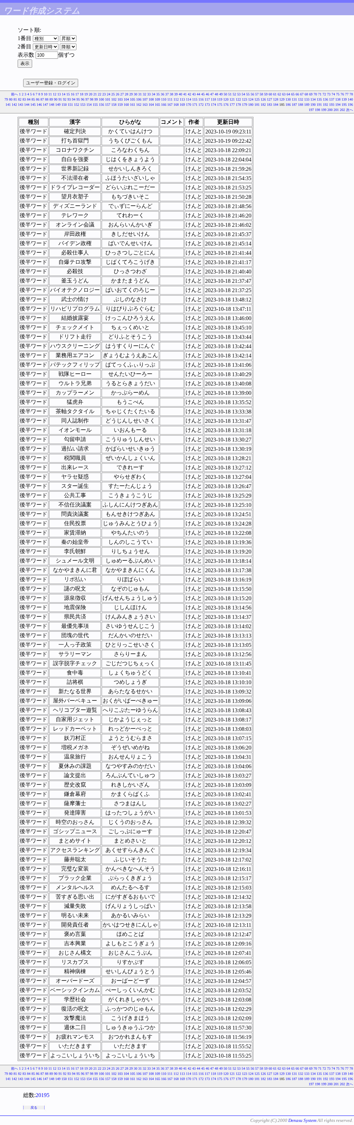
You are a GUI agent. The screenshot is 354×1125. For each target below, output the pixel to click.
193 (331, 104)
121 (232, 99)
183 (269, 104)
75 (337, 94)
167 (170, 104)
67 (302, 94)
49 (221, 94)
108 (151, 99)
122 (238, 99)
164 (151, 104)
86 (37, 99)
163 (145, 104)
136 (325, 99)
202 (342, 110)
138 (338, 99)
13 (59, 94)
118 (213, 99)
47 (212, 94)
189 (306, 104)
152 (76, 104)
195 (344, 104)
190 (313, 104)
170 (188, 104)
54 (243, 94)
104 (126, 99)
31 (140, 94)
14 (63, 94)
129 (282, 99)
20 (90, 94)
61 (275, 94)
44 (198, 94)
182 (263, 104)
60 (270, 94)
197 (311, 110)
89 (51, 99)
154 (89, 104)
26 (117, 94)
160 (126, 104)
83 (24, 99)
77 (346, 94)
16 (72, 94)
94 (73, 99)
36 (162, 94)
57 (257, 94)
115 (194, 99)
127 (269, 99)
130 (288, 99)
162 (138, 104)
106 (138, 99)
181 (257, 104)
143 (20, 104)
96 (82, 99)
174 (213, 104)
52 (234, 94)
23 (104, 94)
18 (81, 94)
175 (219, 104)
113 (182, 99)
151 (70, 104)
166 (163, 104)
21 (95, 94)
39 (176, 94)
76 (342, 94)
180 (250, 104)
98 (91, 99)
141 (8, 104)
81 (15, 99)
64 (288, 94)
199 (323, 110)
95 (78, 99)
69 (311, 94)
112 (176, 99)
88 (46, 99)
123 (244, 99)
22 (99, 94)
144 (26, 104)
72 (324, 94)
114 (188, 99)
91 (60, 99)
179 (244, 104)
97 (87, 99)
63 (284, 94)
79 (6, 99)
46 (207, 94)
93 (69, 99)
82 (19, 99)
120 (226, 99)
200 (330, 110)
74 (333, 94)
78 (351, 94)
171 (194, 104)
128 (275, 99)
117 (207, 99)
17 (77, 94)
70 (315, 94)
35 (158, 94)
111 (170, 99)
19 (86, 94)
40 (180, 94)
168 (176, 104)
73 (328, 94)
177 (232, 104)
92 (64, 99)
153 (82, 104)
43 (194, 94)
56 (252, 94)
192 (325, 104)
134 (313, 99)
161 (132, 104)
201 (336, 110)
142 (14, 104)
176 (226, 104)
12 (54, 94)
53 (239, 94)
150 (64, 104)
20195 (42, 1095)
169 (182, 104)
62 (279, 94)
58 (261, 94)
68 (306, 94)
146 (39, 104)
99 (96, 99)
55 (248, 94)
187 (294, 104)
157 (107, 104)
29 (131, 94)
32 (144, 94)
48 (216, 94)
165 (157, 104)
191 (319, 104)
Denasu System (302, 1120)
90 (55, 99)
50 (225, 94)
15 (68, 94)
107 (145, 99)
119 (219, 99)
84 (28, 99)
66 (297, 94)
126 (263, 99)
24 (108, 94)
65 (293, 94)
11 (50, 94)
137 (331, 99)
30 (135, 94)
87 (42, 99)
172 (201, 104)
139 (344, 99)
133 (306, 99)
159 (120, 104)
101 (107, 99)
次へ (349, 110)
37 (167, 94)
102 (114, 99)
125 (257, 99)
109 (157, 99)
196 (350, 104)
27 (122, 94)
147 (45, 104)
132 (300, 99)
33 (149, 94)
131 (294, 99)
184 (275, 104)
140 (350, 99)
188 (300, 104)
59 (266, 94)
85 (33, 99)
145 (33, 104)
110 (163, 99)
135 (319, 99)
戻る (33, 1107)
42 (189, 94)
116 (201, 99)
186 (288, 104)
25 (113, 94)
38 (171, 94)
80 (10, 99)
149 (57, 104)
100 (101, 99)
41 (185, 94)
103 (120, 99)
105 (132, 99)
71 (320, 94)
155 (95, 104)
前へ (14, 94)
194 (338, 104)
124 (250, 99)
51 (230, 94)
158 (114, 104)
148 (51, 104)
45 (203, 94)
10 (45, 94)
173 (207, 104)
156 (101, 104)
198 (317, 110)
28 (126, 94)
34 (153, 94)
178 (238, 104)
